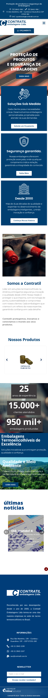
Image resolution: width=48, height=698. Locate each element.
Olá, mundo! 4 (20, 531)
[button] (44, 23)
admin (14, 534)
